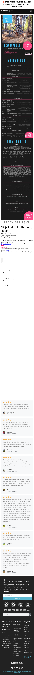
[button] (12, 11)
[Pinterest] (22, 668)
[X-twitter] (15, 668)
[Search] (30, 614)
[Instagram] (19, 668)
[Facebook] (12, 668)
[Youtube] (17, 668)
